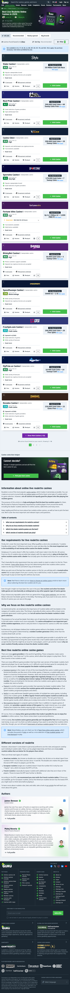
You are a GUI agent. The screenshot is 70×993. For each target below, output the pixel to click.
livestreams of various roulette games (41, 724)
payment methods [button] (24, 82)
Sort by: (37, 42)
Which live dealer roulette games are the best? (22, 529)
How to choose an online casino (41, 581)
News (64, 5)
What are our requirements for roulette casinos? (22, 522)
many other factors (18, 564)
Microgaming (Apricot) (11, 703)
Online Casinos (9, 5)
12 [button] (38, 86)
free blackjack (12, 734)
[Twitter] (55, 866)
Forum (43, 5)
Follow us (53, 863)
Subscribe (58, 913)
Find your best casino (22, 476)
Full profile (11, 819)
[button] (6, 17)
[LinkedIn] (62, 866)
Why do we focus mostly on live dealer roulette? (22, 526)
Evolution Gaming (10, 670)
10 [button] (38, 123)
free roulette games (53, 732)
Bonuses (24, 5)
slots (24, 732)
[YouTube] (66, 866)
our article (49, 785)
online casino (31, 494)
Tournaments (57, 5)
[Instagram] (59, 866)
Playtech (6, 686)
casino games (31, 492)
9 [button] (38, 238)
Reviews (49, 5)
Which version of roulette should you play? (21, 533)
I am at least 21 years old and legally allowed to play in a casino (28, 917)
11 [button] (38, 160)
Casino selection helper (10, 455)
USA (2, 5)
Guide (29, 5)
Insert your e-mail (13, 911)
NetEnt (6, 693)
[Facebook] (51, 866)
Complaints (36, 5)
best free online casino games (49, 730)
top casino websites (49, 595)
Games (18, 5)
